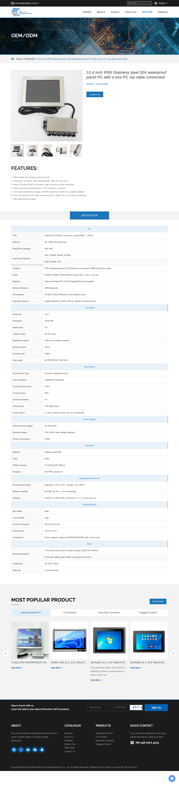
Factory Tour (130, 12)
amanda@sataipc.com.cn (26, 3)
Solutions (87, 12)
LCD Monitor (101, 737)
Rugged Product (103, 744)
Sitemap (93, 767)
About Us (101, 12)
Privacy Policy (105, 767)
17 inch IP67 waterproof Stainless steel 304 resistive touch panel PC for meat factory (30, 662)
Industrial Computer (105, 740)
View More (16, 668)
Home (19, 59)
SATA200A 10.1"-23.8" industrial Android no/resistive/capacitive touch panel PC (149, 662)
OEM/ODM (147, 12)
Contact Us (163, 12)
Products (115, 12)
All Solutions (158, 601)
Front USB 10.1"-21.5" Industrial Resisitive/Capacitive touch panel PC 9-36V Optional (70, 662)
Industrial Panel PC (104, 733)
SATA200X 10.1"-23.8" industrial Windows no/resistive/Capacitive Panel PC (109, 662)
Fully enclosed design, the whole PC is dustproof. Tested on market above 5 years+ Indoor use (108, 671)
